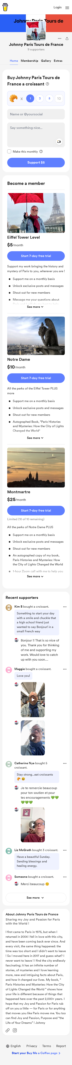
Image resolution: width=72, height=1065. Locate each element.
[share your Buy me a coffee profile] (67, 38)
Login (58, 7)
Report (61, 1046)
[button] (67, 7)
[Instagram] (15, 1030)
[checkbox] (22, 151)
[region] (36, 121)
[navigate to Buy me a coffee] (5, 7)
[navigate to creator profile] (36, 31)
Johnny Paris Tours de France (36, 44)
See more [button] (33, 307)
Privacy (31, 1046)
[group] (36, 253)
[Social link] (8, 1030)
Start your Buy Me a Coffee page (34, 1053)
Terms (46, 1046)
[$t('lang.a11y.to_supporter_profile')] (16, 640)
